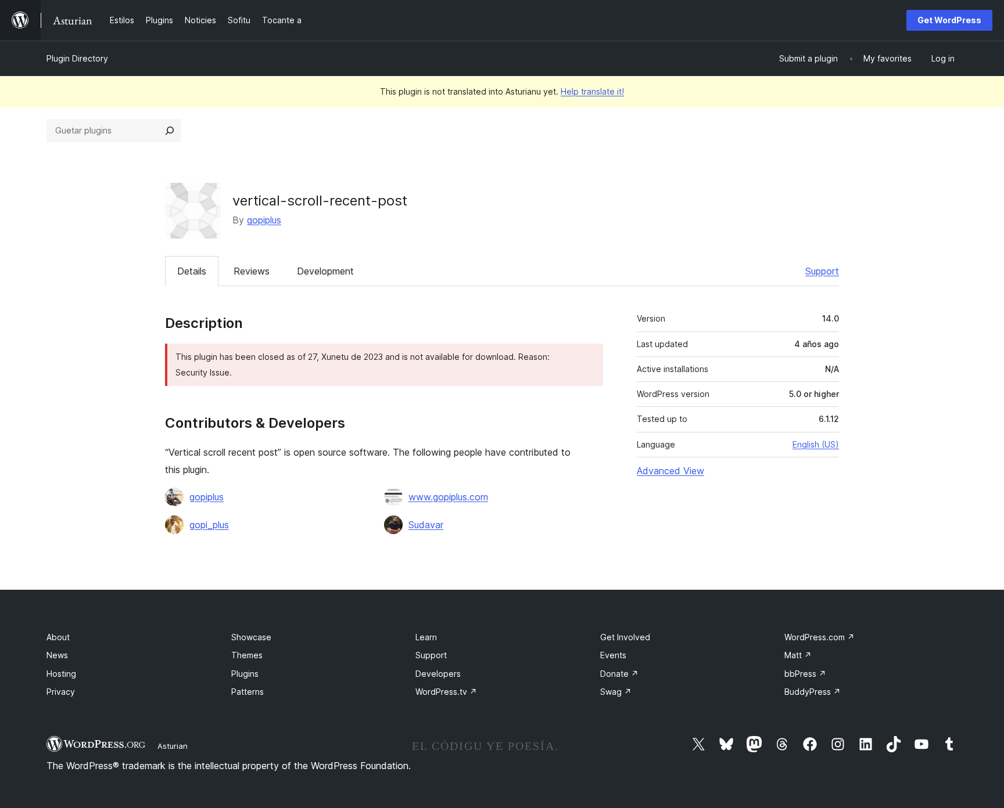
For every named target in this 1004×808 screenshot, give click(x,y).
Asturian (172, 746)
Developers (438, 674)
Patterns (247, 692)
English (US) (816, 444)
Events (613, 655)
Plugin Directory (77, 58)
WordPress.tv (446, 692)
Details (191, 271)
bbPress (805, 674)
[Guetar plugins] (169, 130)
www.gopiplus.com (448, 497)
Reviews (252, 271)
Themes (247, 655)
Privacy (60, 692)
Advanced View (670, 471)
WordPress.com (819, 637)
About (58, 637)
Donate (619, 674)
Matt (798, 655)
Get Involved (625, 637)
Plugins (245, 674)
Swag (616, 692)
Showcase (251, 637)
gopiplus (264, 220)
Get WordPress (949, 20)
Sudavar (425, 525)
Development (325, 271)
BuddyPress (812, 692)
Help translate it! (592, 91)
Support (822, 271)
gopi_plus (209, 525)
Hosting (61, 674)
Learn (426, 637)
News (57, 655)
